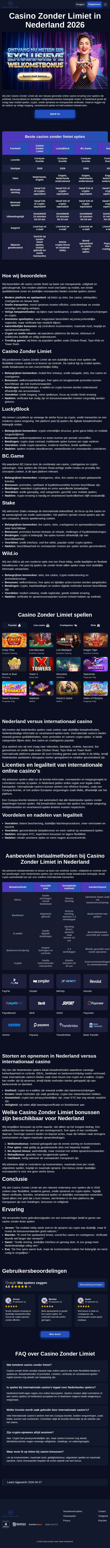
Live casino (39, 625)
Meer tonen (55, 1334)
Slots (93, 625)
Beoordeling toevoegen (91, 1285)
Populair (12, 625)
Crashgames (66, 625)
